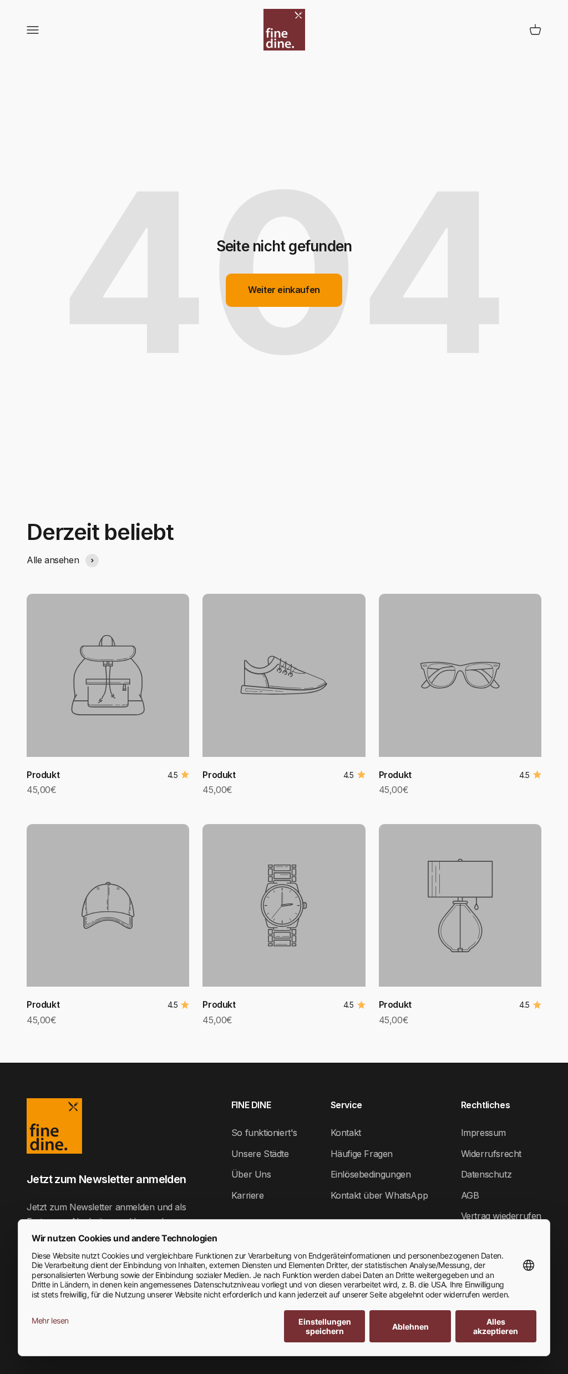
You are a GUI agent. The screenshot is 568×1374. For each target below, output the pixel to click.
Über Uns (251, 1174)
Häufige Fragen (362, 1153)
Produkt (43, 774)
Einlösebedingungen (371, 1174)
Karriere (247, 1195)
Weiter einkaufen (284, 289)
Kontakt (346, 1132)
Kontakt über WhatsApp (379, 1195)
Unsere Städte (260, 1153)
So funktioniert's (264, 1132)
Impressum (483, 1132)
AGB (470, 1195)
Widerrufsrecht (491, 1153)
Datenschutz (486, 1174)
